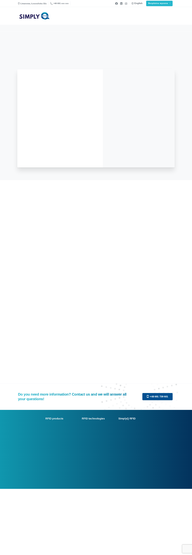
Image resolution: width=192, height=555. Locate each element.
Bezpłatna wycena (158, 3)
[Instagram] (126, 3)
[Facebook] (116, 3)
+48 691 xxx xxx (61, 3)
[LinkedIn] (121, 3)
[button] (5, 549)
